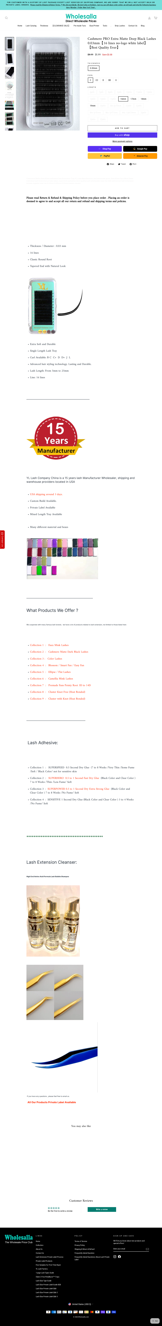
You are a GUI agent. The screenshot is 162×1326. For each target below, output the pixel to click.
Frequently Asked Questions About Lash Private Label (92, 1258)
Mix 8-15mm (115, 105)
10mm (129, 92)
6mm (92, 92)
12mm (149, 92)
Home (20, 26)
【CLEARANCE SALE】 (61, 26)
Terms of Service (81, 1241)
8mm (110, 92)
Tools (105, 26)
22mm (139, 105)
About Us (39, 1249)
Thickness (44, 26)
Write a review (102, 1209)
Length (92, 87)
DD (109, 80)
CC (97, 80)
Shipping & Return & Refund (85, 1249)
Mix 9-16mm (95, 112)
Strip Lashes (120, 26)
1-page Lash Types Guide (45, 1273)
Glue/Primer (94, 26)
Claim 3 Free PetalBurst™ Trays (47, 1277)
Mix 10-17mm (112, 112)
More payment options (122, 141)
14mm (103, 99)
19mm (93, 105)
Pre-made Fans (80, 26)
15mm (113, 99)
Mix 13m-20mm (129, 112)
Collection (39, 1245)
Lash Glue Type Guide (43, 1281)
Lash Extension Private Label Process (49, 1257)
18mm (143, 99)
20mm (103, 105)
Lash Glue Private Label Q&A (46, 1289)
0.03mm (93, 68)
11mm (139, 92)
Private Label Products (44, 1261)
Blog (143, 26)
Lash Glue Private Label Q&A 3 (47, 1296)
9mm (119, 92)
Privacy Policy (80, 1245)
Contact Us (132, 26)
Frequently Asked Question (84, 1253)
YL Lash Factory (42, 1269)
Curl (90, 75)
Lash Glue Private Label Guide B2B (48, 1285)
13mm (93, 99)
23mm (143, 112)
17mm (133, 99)
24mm (93, 119)
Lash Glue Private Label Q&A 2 (47, 1292)
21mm (129, 105)
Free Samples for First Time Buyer (48, 1265)
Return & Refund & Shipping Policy (60, 198)
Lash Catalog (31, 26)
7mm (101, 92)
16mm (123, 99)
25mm (103, 119)
